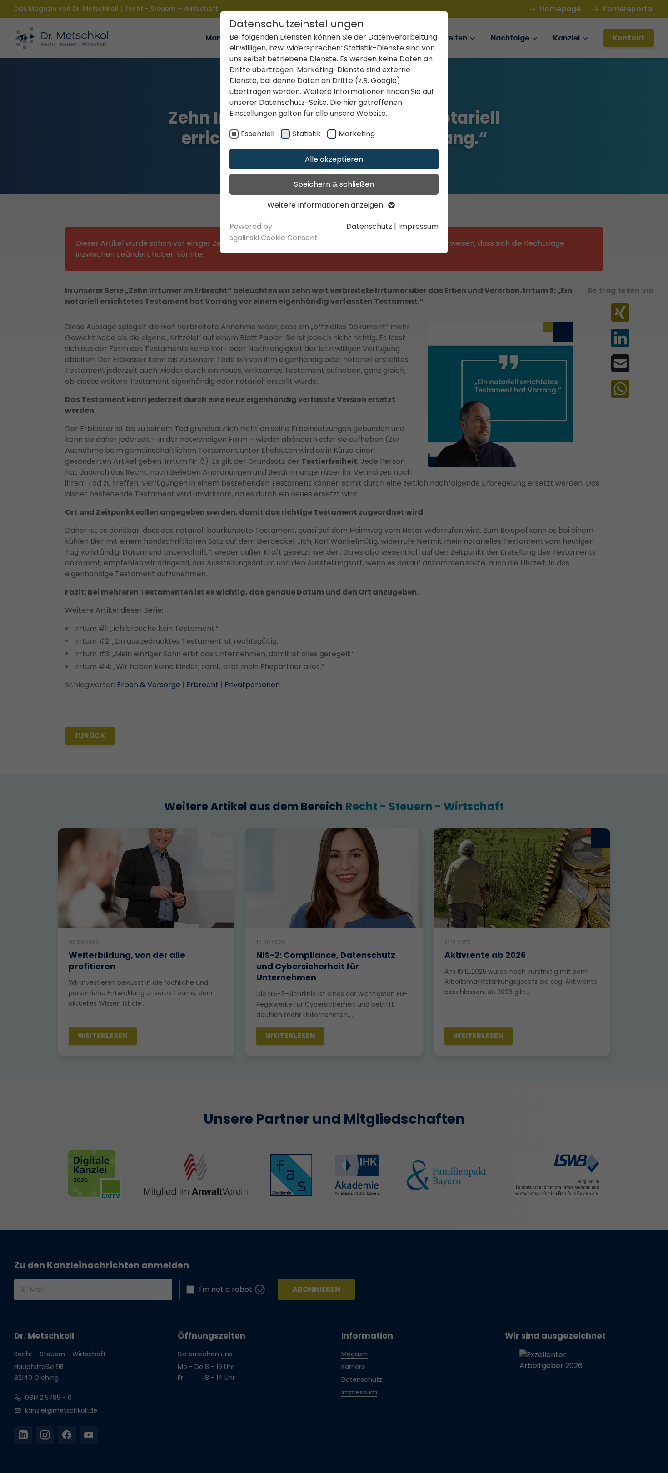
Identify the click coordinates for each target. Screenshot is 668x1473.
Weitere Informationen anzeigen (326, 205)
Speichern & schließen (334, 184)
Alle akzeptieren (334, 159)
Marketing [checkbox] (357, 134)
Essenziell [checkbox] (257, 134)
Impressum (418, 226)
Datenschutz (369, 226)
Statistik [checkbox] (306, 134)
